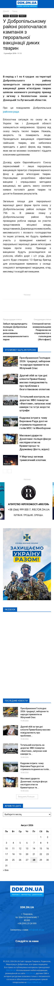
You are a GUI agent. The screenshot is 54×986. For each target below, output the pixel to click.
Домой (6, 11)
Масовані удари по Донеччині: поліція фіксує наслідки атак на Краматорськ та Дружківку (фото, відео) (35, 442)
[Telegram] (19, 950)
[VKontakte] (35, 950)
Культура (7, 365)
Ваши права (8, 404)
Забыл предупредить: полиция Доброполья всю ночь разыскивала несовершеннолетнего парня (16, 331)
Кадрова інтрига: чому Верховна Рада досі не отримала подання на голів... (35, 766)
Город (14, 11)
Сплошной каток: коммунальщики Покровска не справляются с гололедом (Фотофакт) (41, 331)
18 (13, 854)
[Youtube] (43, 950)
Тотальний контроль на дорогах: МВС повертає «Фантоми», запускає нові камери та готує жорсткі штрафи (35, 403)
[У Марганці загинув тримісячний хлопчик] (10, 460)
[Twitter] (27, 950)
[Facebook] (11, 950)
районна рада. (11, 111)
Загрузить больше (26, 796)
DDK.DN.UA (10, 970)
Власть (6, 425)
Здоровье (13, 16)
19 (20, 854)
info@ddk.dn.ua (36, 930)
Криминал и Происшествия (9, 382)
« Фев (6, 870)
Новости (23, 16)
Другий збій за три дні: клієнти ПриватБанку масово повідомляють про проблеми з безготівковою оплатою (35, 382)
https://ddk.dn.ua (34, 982)
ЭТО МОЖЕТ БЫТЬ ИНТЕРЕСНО (20, 350)
